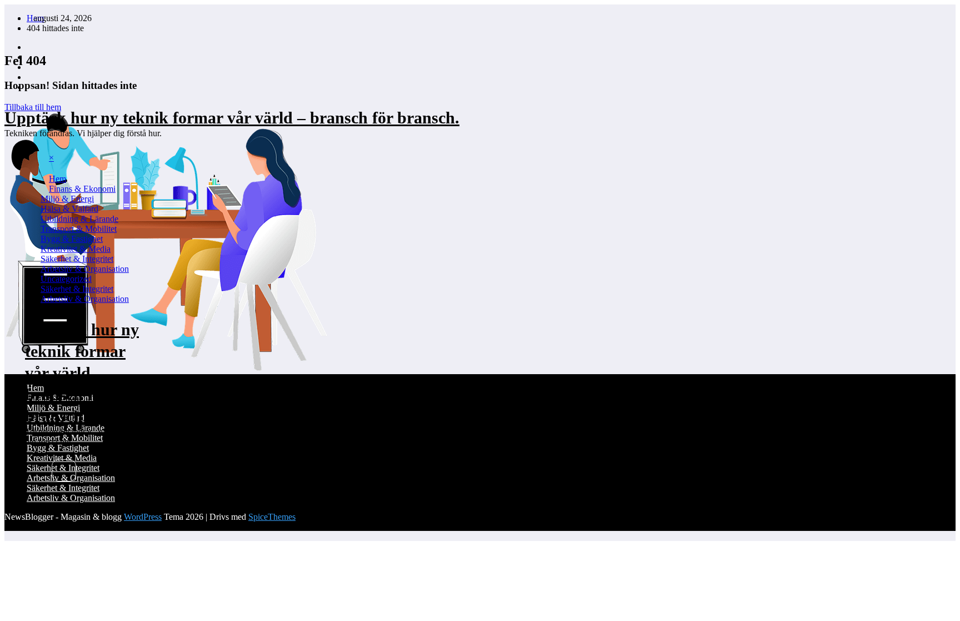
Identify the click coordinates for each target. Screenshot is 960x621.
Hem (57, 178)
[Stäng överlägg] (21, 382)
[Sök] (64, 470)
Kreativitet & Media (76, 249)
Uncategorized (66, 279)
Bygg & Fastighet (72, 239)
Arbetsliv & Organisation (85, 269)
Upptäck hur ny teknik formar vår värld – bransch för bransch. (231, 117)
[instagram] (30, 77)
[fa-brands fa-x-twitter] (30, 57)
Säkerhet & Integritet (77, 259)
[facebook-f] (30, 47)
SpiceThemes (272, 516)
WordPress (143, 516)
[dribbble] (30, 67)
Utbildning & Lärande (79, 218)
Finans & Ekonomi (82, 188)
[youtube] (30, 87)
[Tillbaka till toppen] (7, 535)
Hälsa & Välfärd (69, 208)
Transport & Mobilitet (79, 229)
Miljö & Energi (67, 198)
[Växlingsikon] (36, 173)
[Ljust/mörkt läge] (95, 473)
